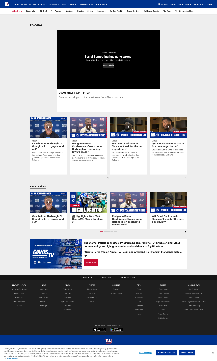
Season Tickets (163, 297)
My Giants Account (163, 289)
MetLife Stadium (194, 289)
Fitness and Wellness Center (193, 310)
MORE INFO (91, 262)
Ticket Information (163, 293)
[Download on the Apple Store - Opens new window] (99, 330)
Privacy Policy (19, 293)
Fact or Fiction (43, 297)
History (92, 301)
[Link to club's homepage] (7, 4)
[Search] (159, 4)
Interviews (67, 297)
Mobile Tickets (163, 318)
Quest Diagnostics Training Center (193, 301)
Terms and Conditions (19, 289)
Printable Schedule (116, 293)
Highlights (67, 293)
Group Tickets (163, 314)
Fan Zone (19, 306)
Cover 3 (43, 293)
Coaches (139, 293)
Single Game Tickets (163, 301)
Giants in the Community (194, 293)
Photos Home (92, 289)
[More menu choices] (111, 4)
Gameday (92, 293)
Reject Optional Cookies (166, 353)
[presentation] (186, 178)
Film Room (67, 306)
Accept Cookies (187, 353)
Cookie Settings (145, 353)
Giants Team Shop (194, 306)
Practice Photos (92, 297)
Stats (139, 301)
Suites (163, 310)
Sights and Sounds (67, 301)
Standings (139, 306)
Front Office (139, 297)
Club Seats (163, 306)
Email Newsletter (19, 301)
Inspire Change (194, 297)
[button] (108, 65)
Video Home (67, 289)
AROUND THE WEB (194, 285)
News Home (44, 289)
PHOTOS (92, 285)
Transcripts (43, 306)
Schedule (116, 289)
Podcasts (67, 310)
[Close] (213, 353)
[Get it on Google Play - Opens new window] (117, 331)
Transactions (139, 310)
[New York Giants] (108, 341)
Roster (139, 289)
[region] (108, 353)
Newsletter (43, 301)
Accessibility (19, 297)
